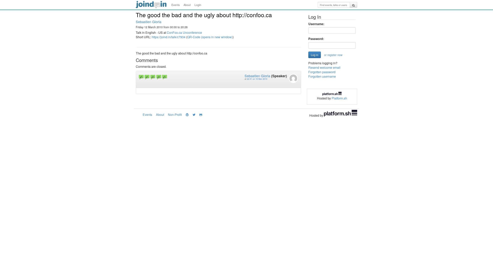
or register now (333, 55)
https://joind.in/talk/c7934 (168, 37)
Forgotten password (321, 72)
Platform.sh (339, 98)
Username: (316, 24)
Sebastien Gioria (148, 21)
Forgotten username (322, 76)
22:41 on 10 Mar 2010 (257, 78)
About (187, 5)
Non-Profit (175, 114)
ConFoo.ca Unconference (184, 32)
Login (198, 5)
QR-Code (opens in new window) (210, 37)
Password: (316, 39)
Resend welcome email (324, 67)
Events (175, 5)
